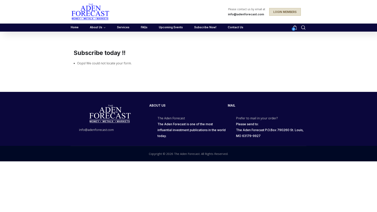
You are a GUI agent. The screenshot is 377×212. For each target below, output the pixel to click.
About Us (96, 27)
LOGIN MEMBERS (285, 12)
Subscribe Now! (205, 27)
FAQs (144, 27)
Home (75, 27)
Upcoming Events (171, 27)
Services (123, 27)
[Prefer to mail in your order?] (230, 118)
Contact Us (235, 27)
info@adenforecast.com (96, 130)
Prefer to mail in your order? (257, 118)
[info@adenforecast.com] (73, 130)
